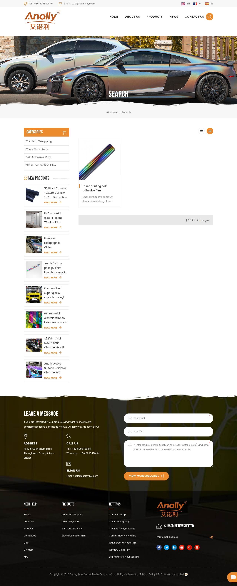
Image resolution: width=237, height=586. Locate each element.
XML (26, 557)
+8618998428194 (81, 449)
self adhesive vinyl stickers (124, 557)
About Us (132, 16)
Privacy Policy (147, 574)
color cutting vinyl (119, 521)
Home (113, 16)
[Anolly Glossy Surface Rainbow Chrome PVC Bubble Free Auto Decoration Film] (34, 370)
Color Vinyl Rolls (37, 149)
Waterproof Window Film (122, 543)
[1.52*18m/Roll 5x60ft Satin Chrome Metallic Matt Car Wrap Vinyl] (34, 345)
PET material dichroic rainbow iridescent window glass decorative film (55, 318)
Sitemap (28, 550)
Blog (26, 543)
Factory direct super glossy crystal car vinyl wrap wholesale (54, 293)
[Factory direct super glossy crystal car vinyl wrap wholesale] (34, 294)
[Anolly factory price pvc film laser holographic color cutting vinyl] (34, 269)
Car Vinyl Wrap (117, 514)
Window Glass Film (119, 550)
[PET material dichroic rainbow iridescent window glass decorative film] (34, 319)
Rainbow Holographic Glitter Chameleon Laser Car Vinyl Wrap (55, 243)
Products (155, 16)
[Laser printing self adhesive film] (100, 159)
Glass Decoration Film (41, 165)
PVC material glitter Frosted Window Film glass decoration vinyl (54, 218)
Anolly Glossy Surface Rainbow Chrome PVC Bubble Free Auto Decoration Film (55, 368)
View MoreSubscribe (144, 476)
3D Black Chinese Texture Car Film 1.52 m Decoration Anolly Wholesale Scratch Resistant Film (55, 193)
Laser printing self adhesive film (95, 188)
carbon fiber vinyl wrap (122, 536)
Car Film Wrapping (39, 141)
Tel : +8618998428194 (41, 4)
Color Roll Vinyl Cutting (122, 529)
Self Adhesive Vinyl (38, 157)
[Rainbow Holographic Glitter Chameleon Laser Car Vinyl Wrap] (34, 244)
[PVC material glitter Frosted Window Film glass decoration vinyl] (34, 219)
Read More (50, 202)
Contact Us (194, 16)
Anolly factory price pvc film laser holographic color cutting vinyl (55, 268)
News (173, 16)
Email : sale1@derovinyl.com (79, 4)
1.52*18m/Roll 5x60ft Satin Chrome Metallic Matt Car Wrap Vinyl (54, 343)
